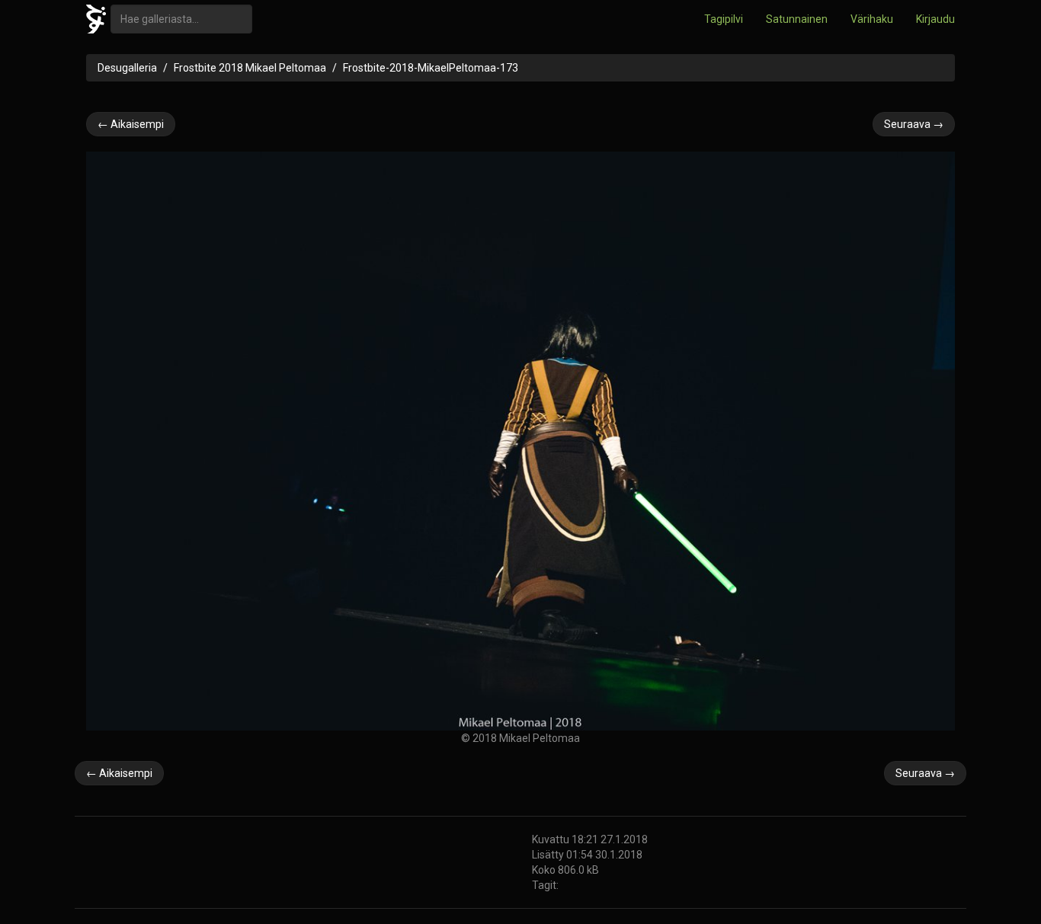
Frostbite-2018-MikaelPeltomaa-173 (430, 68)
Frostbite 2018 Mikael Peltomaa (250, 68)
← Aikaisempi (131, 124)
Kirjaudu (935, 19)
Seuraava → (913, 124)
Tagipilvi (723, 19)
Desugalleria (127, 68)
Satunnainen (797, 19)
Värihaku (871, 19)
